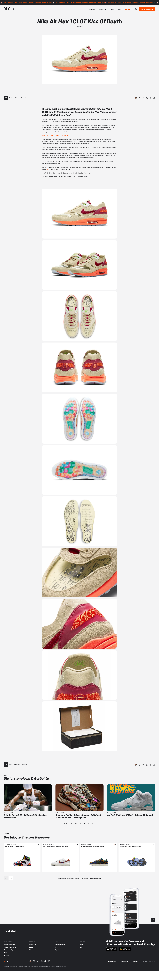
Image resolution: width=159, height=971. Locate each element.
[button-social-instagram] (139, 98)
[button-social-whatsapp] (147, 98)
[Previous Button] (6, 878)
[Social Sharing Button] (6, 98)
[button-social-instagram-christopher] (136, 98)
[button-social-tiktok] (150, 98)
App (48, 169)
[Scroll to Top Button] (153, 920)
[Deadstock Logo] (7, 9)
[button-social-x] (154, 98)
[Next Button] (11, 878)
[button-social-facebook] (143, 98)
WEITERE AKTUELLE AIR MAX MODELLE (55, 135)
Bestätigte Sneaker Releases (27, 837)
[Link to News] (14, 9)
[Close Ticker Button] (154, 2)
